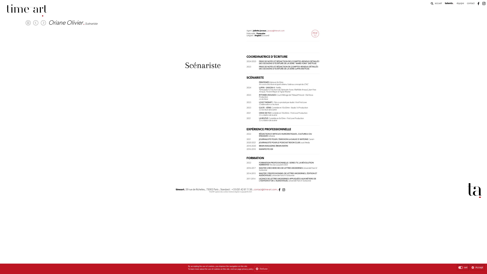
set (465, 267)
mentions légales (234, 192)
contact (471, 3)
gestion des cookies (221, 192)
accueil (438, 3)
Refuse (264, 268)
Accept (479, 267)
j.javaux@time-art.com (275, 31)
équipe (460, 3)
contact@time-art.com (265, 189)
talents (449, 3)
